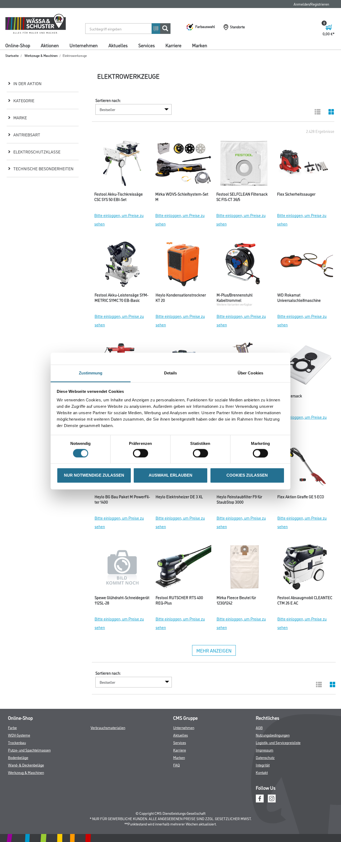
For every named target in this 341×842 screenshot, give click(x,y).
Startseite (12, 55)
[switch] (142, 453)
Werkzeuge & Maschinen (41, 55)
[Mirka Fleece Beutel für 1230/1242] (244, 568)
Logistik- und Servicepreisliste (278, 742)
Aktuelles (118, 45)
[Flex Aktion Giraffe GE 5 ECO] (305, 467)
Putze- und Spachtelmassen (29, 749)
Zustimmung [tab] (91, 373)
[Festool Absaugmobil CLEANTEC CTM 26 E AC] (305, 568)
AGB (259, 727)
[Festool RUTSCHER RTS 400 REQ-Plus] (183, 568)
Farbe (12, 727)
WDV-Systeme (19, 734)
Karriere (173, 45)
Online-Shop (17, 45)
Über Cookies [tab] (250, 373)
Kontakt (262, 772)
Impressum (264, 749)
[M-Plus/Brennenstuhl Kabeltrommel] (244, 266)
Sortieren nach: (108, 100)
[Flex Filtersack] (305, 366)
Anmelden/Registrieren (311, 3)
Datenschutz (265, 757)
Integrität (263, 764)
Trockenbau (17, 742)
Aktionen (50, 45)
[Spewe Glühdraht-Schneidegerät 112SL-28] (122, 568)
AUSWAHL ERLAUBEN (170, 475)
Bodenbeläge (18, 757)
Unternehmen (84, 45)
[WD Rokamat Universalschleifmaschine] (305, 266)
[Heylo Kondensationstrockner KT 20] (183, 266)
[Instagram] (272, 798)
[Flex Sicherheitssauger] (305, 165)
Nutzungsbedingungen (273, 734)
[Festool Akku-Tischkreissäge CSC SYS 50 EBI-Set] (122, 165)
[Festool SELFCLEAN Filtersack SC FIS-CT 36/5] (244, 165)
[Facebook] (260, 798)
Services (146, 45)
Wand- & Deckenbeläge (26, 764)
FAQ (176, 764)
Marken (199, 45)
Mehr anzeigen (214, 650)
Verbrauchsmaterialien (108, 727)
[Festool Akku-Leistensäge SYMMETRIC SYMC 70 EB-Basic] (122, 266)
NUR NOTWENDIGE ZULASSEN (94, 475)
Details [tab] (170, 373)
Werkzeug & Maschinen (26, 772)
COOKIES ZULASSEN (247, 475)
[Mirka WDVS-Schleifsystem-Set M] (183, 165)
